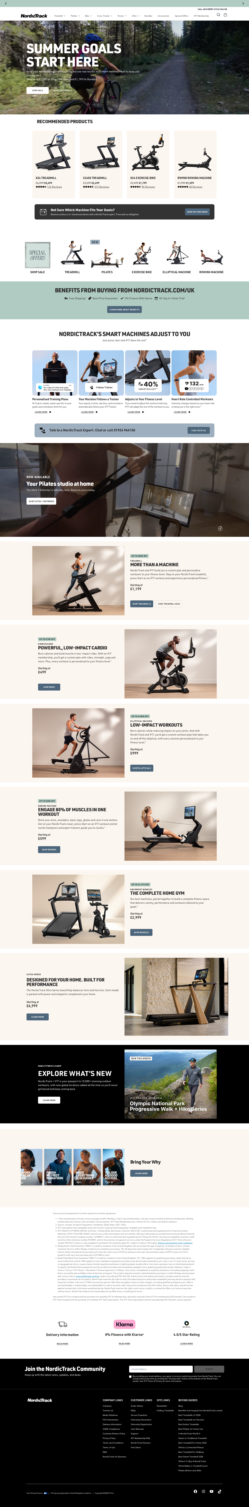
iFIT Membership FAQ (140, 1438)
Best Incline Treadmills (188, 1424)
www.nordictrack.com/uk (87, 1276)
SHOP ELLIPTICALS (142, 768)
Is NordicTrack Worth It (189, 1433)
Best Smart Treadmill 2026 (190, 1456)
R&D (105, 1452)
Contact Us (108, 1410)
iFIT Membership (201, 16)
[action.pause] (220, 528)
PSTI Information (110, 1419)
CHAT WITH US (199, 430)
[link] (34, 16)
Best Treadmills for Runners (191, 1419)
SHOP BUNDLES (141, 932)
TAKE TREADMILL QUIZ (169, 604)
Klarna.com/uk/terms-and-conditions (175, 1243)
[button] (218, 14)
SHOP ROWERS (49, 849)
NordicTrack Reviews (141, 1443)
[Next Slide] (243, 3)
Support (134, 1433)
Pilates (74, 16)
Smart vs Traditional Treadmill (192, 1438)
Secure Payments (139, 1415)
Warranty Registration (141, 1424)
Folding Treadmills (165, 1410)
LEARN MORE (37, 1017)
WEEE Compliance (111, 1429)
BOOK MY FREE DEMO (197, 212)
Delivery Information (112, 1424)
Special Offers (181, 16)
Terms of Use (109, 1447)
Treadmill (58, 16)
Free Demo (136, 1447)
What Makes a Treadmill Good (192, 1466)
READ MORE (62, 1343)
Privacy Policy (109, 1438)
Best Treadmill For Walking (191, 1452)
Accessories (163, 16)
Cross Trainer (103, 16)
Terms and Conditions (113, 1443)
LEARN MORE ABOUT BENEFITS (124, 309)
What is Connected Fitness (191, 1447)
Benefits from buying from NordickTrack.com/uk (200, 1410)
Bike (87, 16)
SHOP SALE (37, 90)
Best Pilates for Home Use (190, 1429)
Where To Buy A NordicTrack (192, 1461)
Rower (121, 16)
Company (107, 1406)
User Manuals (137, 1429)
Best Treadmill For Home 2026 (192, 1443)
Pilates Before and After (189, 1470)
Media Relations (110, 1415)
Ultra (134, 16)
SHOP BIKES (49, 687)
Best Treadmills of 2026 (189, 1415)
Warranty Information (141, 1419)
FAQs (133, 1410)
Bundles (148, 16)
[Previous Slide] (5, 3)
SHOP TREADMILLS (62, 90)
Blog (180, 1406)
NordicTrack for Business (114, 1456)
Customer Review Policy (114, 1433)
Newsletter (162, 1406)
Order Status (137, 1406)
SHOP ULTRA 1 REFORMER (41, 501)
